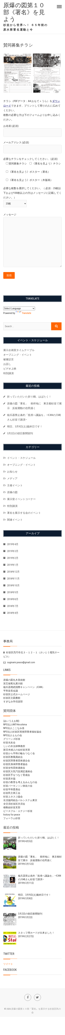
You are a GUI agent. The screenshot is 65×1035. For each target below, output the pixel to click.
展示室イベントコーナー (21, 499)
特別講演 (8, 373)
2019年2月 (12, 558)
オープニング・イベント (17, 354)
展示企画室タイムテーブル (18, 350)
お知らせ (12, 471)
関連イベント (15, 519)
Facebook (10, 969)
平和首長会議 (10, 690)
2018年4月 (12, 612)
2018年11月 (13, 578)
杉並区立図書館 (11, 698)
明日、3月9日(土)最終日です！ (24, 426)
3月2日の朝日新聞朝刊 (20, 433)
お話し (7, 364)
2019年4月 (12, 544)
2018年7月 (12, 606)
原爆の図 (12, 492)
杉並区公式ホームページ (16, 694)
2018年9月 (12, 592)
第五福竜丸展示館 (13, 683)
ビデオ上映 (9, 368)
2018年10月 (13, 585)
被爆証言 (8, 359)
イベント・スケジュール (21, 457)
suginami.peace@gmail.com (21, 662)
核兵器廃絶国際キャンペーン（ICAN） (24, 687)
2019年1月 (12, 564)
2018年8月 (12, 599)
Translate (26, 313)
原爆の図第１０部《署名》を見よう (24, 12)
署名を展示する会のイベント (24, 512)
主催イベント (15, 485)
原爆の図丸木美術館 (14, 679)
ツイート (8, 964)
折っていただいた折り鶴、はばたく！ (29, 396)
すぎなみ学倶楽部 (13, 701)
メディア (12, 478)
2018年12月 (13, 571)
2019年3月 (12, 551)
